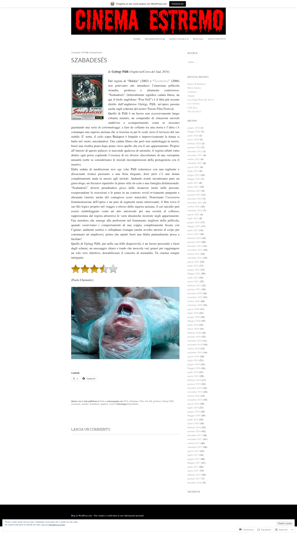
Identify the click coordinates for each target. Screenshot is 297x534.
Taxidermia (161, 81)
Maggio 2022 (193, 226)
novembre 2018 (194, 391)
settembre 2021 (194, 257)
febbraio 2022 (194, 238)
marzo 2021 (193, 281)
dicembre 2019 (194, 340)
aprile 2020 (192, 324)
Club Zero (192, 107)
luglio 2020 (193, 312)
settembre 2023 (194, 163)
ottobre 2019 (193, 348)
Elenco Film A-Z (178, 39)
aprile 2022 (192, 230)
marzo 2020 (193, 328)
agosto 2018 (193, 403)
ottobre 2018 (193, 395)
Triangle (80, 417)
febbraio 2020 (194, 332)
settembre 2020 (194, 305)
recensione (75, 403)
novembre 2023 (194, 155)
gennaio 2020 (194, 336)
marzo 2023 (193, 186)
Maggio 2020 (193, 320)
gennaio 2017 (194, 478)
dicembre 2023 (194, 151)
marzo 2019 (193, 375)
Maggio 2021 (193, 273)
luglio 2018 (193, 407)
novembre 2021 (194, 249)
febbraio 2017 (194, 474)
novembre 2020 (194, 297)
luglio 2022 (193, 218)
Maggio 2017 (193, 462)
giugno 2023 (193, 174)
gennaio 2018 (194, 431)
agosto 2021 (193, 261)
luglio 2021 (193, 265)
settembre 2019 (194, 352)
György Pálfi (167, 401)
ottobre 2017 (193, 443)
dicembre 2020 (194, 293)
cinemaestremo (95, 52)
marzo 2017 (193, 470)
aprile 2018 (192, 419)
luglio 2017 (193, 454)
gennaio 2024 (194, 147)
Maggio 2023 (193, 178)
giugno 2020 (193, 316)
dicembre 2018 (194, 387)
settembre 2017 (194, 446)
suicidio (85, 403)
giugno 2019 (193, 364)
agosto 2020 (193, 309)
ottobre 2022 (193, 206)
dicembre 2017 (194, 435)
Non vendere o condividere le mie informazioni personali (119, 515)
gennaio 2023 (194, 194)
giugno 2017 (193, 458)
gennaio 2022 (194, 241)
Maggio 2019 (193, 368)
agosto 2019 (193, 356)
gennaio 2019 (194, 383)
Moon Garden (194, 87)
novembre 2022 (194, 202)
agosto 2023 (193, 167)
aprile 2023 (192, 182)
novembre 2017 (194, 439)
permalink (133, 403)
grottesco (157, 401)
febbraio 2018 (194, 427)
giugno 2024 (193, 127)
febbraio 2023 (194, 190)
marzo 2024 (193, 139)
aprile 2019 (192, 372)
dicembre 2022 (194, 198)
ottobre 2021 (193, 253)
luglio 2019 (193, 360)
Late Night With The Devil (200, 99)
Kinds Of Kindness (196, 83)
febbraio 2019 (194, 380)
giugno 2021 (193, 269)
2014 (125, 401)
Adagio (191, 95)
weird (111, 403)
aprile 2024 (192, 135)
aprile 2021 (192, 277)
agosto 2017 (193, 451)
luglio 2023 (193, 170)
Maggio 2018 (193, 415)
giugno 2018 (193, 411)
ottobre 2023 (193, 159)
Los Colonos (193, 103)
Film (102, 401)
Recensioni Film (155, 39)
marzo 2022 (193, 234)
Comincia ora (177, 4)
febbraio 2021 (194, 285)
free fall (148, 401)
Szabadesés (94, 403)
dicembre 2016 (194, 482)
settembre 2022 (194, 210)
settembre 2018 (194, 399)
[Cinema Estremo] (148, 33)
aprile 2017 (192, 466)
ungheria (104, 403)
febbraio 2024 (194, 143)
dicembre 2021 (194, 245)
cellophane (133, 401)
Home (136, 39)
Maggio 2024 (193, 131)
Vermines (192, 91)
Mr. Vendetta (167, 417)
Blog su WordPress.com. (82, 515)
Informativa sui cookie (57, 524)
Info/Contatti (217, 39)
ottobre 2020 (193, 301)
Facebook (193, 491)
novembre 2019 (194, 344)
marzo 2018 (193, 423)
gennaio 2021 (194, 289)
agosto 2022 (193, 214)
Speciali (198, 39)
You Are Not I (194, 111)
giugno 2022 (193, 222)
